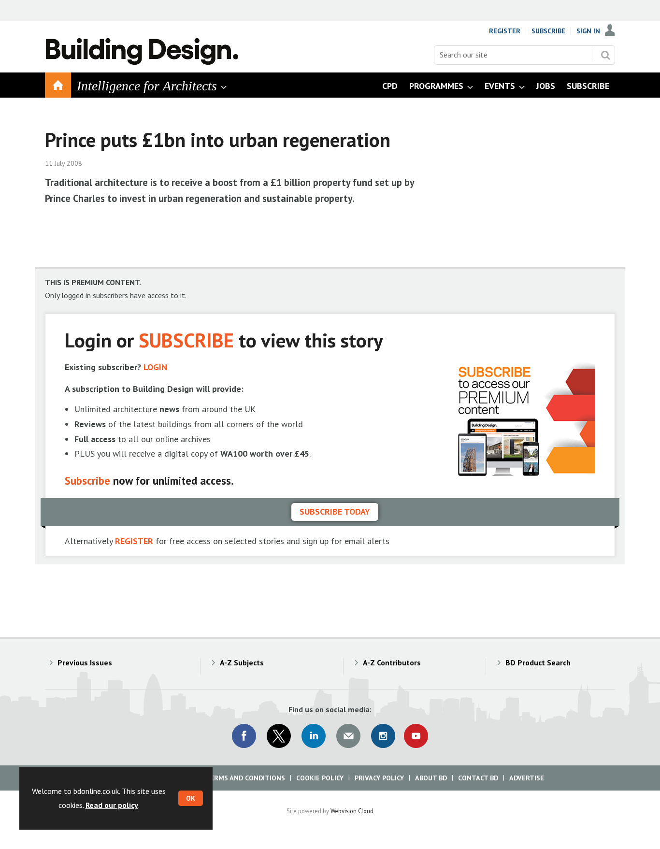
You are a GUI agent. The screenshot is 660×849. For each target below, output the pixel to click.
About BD (431, 778)
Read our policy (112, 805)
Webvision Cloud (351, 811)
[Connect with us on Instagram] (383, 735)
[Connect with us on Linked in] (313, 735)
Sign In (588, 31)
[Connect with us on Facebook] (244, 735)
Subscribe (548, 31)
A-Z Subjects (242, 662)
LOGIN (155, 367)
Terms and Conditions (245, 778)
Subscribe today (335, 511)
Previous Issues (84, 662)
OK (190, 798)
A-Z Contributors (392, 662)
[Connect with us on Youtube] (416, 735)
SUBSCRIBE (186, 340)
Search (605, 55)
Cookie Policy (320, 778)
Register (504, 31)
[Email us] (348, 735)
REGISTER (134, 541)
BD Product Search (538, 662)
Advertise (526, 778)
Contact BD (478, 778)
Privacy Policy (379, 778)
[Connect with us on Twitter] (278, 735)
